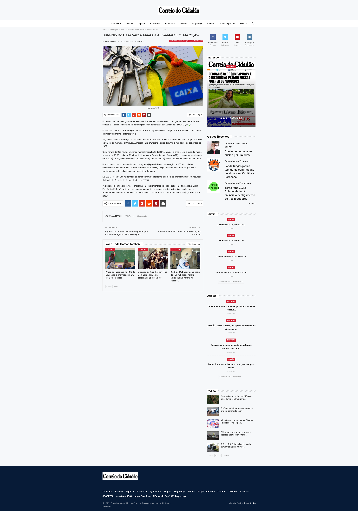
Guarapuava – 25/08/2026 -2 (231, 224)
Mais (242, 23)
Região (184, 23)
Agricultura (170, 23)
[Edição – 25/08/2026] (231, 94)
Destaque (173, 41)
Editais (210, 23)
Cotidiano (116, 23)
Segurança (197, 23)
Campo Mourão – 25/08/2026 (231, 256)
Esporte (141, 23)
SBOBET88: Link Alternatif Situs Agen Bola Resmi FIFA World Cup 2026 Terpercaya (144, 496)
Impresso (231, 67)
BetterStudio (250, 503)
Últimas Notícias (196, 41)
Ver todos (251, 203)
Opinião (231, 359)
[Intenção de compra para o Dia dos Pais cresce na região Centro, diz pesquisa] (213, 423)
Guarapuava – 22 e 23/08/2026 (231, 272)
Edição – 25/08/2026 (231, 118)
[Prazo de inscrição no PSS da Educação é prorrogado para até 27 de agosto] (120, 258)
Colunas (221, 491)
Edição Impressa (227, 23)
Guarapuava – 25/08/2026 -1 (231, 240)
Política (129, 23)
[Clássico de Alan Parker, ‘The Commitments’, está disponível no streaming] (153, 258)
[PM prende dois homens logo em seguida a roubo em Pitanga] (213, 435)
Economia (155, 23)
